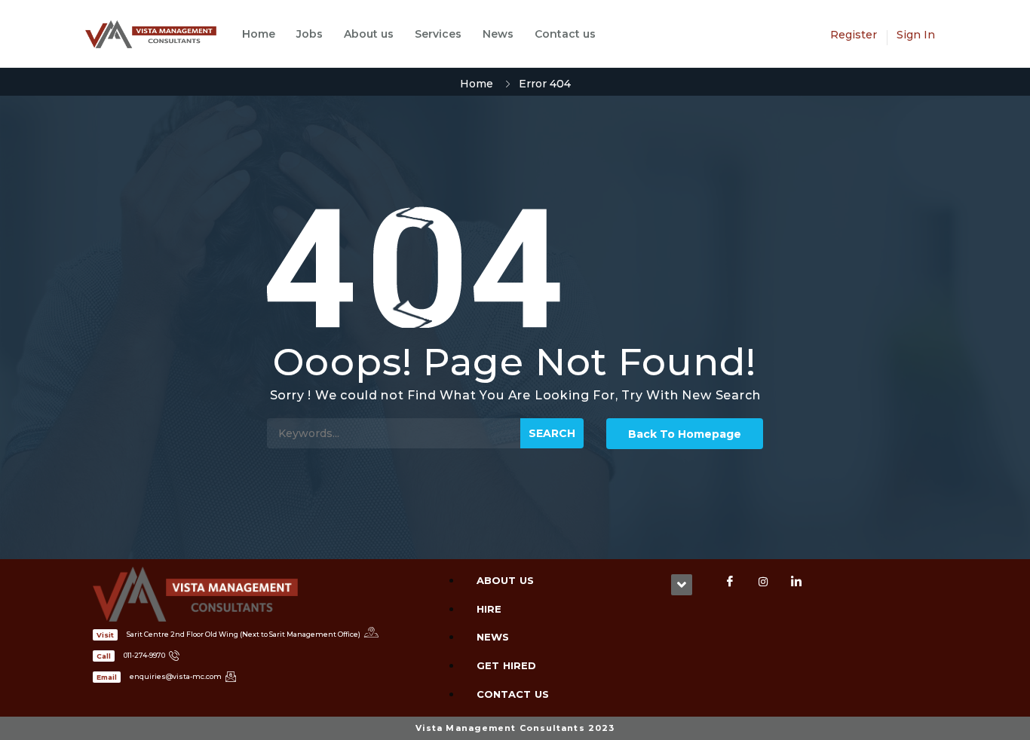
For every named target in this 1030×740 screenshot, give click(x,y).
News (498, 34)
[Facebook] (730, 581)
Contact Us (513, 694)
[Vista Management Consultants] (158, 34)
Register (853, 34)
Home (258, 34)
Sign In (916, 34)
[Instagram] (763, 581)
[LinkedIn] (796, 581)
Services (438, 34)
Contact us (565, 34)
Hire (489, 609)
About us (369, 34)
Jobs (309, 34)
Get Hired (506, 665)
